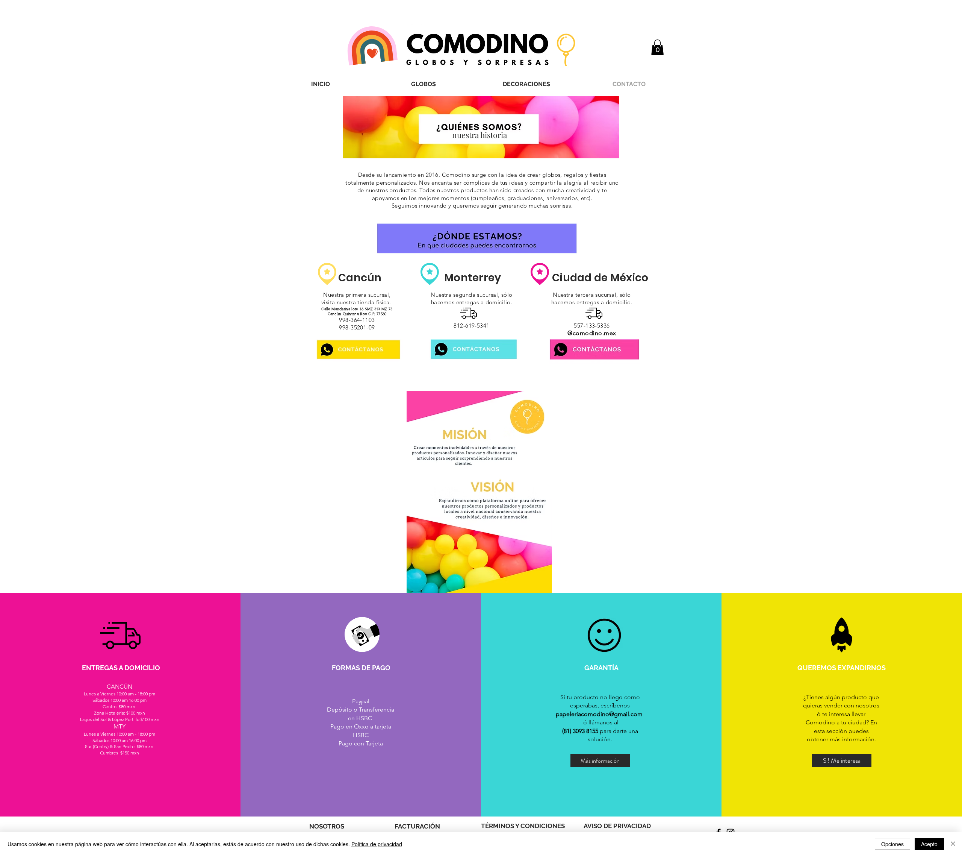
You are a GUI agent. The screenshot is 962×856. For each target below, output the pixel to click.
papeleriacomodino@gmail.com (599, 714)
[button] (423, 84)
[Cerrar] (952, 844)
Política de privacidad (376, 844)
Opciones (892, 844)
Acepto (929, 844)
